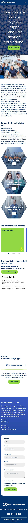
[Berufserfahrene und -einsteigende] (14, 213)
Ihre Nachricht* (9, 470)
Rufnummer (7, 454)
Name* (6, 446)
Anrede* (6, 438)
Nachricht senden (11, 489)
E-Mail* (6, 461)
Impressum (20, 509)
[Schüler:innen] (14, 163)
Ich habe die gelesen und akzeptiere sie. (14, 483)
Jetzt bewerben (14, 47)
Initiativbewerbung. (9, 272)
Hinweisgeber (11, 509)
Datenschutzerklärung (10, 483)
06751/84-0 (5, 422)
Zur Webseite (14, 382)
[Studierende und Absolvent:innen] (14, 188)
